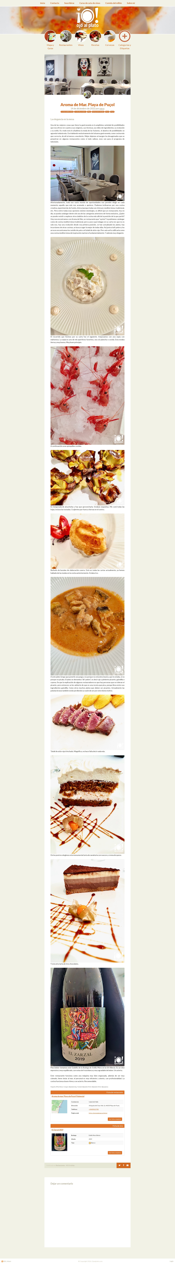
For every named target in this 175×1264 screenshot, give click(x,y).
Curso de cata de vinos (89, 3)
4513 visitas (70, 1165)
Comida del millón (113, 3)
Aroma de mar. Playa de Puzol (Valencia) (68, 1096)
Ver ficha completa (115, 1119)
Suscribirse (69, 3)
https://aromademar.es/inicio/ (98, 1113)
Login (171, 1261)
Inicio (42, 3)
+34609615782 (94, 1109)
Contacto (54, 3)
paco (102, 108)
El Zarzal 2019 (57, 1130)
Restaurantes (60, 1165)
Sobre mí (131, 3)
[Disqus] (87, 1215)
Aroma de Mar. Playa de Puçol (87, 104)
